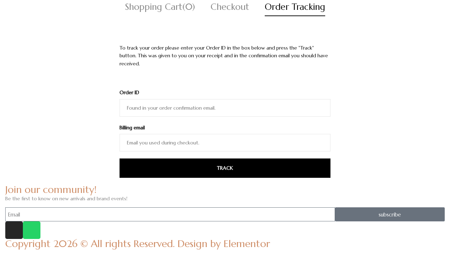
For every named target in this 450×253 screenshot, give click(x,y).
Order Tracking (295, 6)
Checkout (230, 6)
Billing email (132, 127)
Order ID (129, 92)
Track (225, 168)
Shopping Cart (160, 6)
